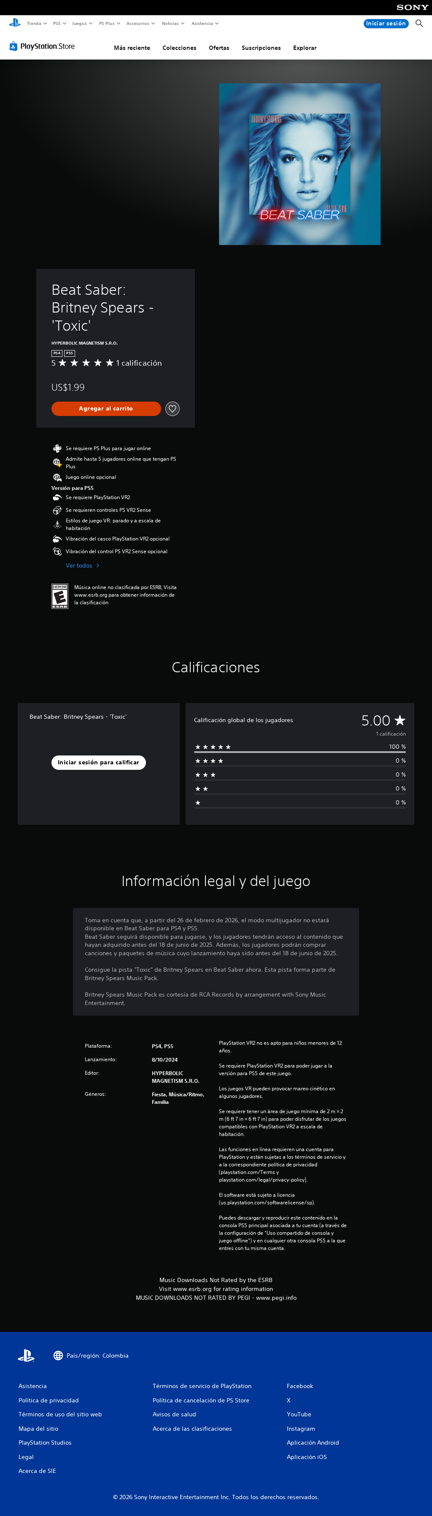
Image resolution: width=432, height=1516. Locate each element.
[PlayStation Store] (44, 46)
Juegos (79, 23)
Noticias (170, 23)
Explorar (304, 48)
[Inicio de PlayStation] (15, 23)
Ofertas (219, 48)
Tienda (34, 23)
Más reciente (132, 48)
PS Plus (107, 23)
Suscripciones (261, 48)
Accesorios (138, 23)
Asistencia (202, 23)
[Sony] (413, 13)
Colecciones (179, 48)
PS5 (57, 23)
